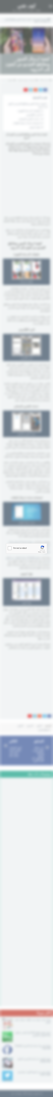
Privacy (39, 552)
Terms (43, 552)
